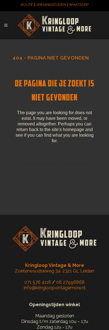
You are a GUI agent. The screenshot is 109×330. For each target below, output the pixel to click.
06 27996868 (70, 282)
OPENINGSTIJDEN (50, 5)
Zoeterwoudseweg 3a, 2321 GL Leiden (54, 268)
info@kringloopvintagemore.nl (55, 287)
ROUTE (27, 5)
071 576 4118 (37, 282)
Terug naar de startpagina (54, 164)
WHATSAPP (79, 5)
